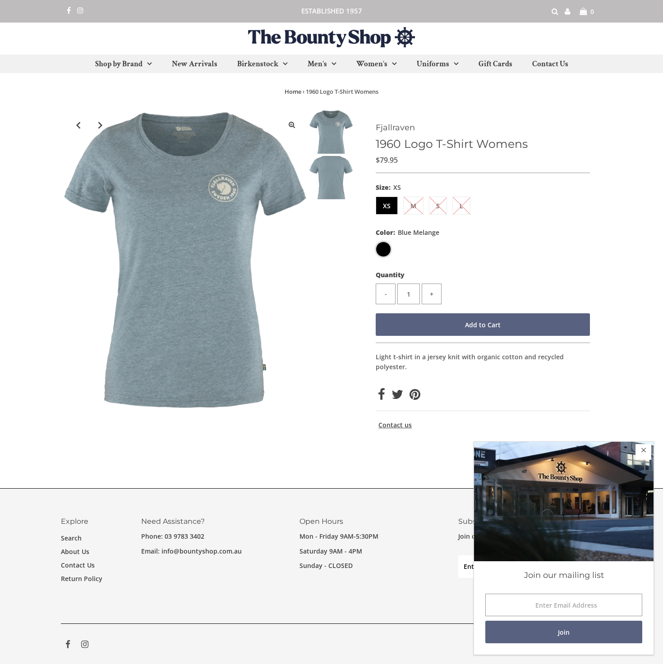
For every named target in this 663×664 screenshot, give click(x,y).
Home (293, 91)
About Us (75, 551)
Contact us (395, 425)
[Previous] (78, 125)
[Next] (100, 125)
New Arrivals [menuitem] (194, 64)
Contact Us (78, 565)
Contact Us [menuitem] (550, 64)
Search (71, 538)
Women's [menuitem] (371, 64)
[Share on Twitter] (397, 396)
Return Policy (81, 578)
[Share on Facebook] (381, 396)
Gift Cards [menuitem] (495, 64)
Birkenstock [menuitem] (257, 64)
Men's (317, 64)
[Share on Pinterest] (415, 396)
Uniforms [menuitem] (433, 64)
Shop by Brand (119, 64)
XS (387, 205)
